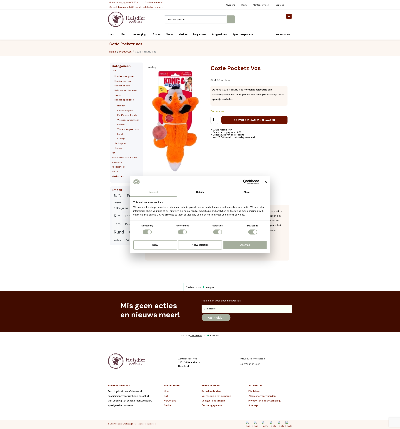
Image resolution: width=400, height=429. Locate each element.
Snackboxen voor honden (125, 157)
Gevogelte (117, 202)
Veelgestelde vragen (213, 400)
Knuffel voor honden (127, 115)
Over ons (230, 5)
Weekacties (118, 176)
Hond (114, 70)
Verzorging (117, 162)
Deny (155, 245)
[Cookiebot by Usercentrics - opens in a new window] (245, 181)
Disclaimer (254, 391)
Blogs (244, 5)
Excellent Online (148, 424)
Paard (129, 224)
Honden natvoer (123, 81)
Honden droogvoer (124, 76)
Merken (168, 405)
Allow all (245, 245)
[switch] (182, 231)
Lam (117, 224)
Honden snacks (122, 85)
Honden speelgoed (124, 99)
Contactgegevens (212, 405)
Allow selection (200, 245)
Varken (117, 240)
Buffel (118, 195)
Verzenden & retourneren (216, 396)
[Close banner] (266, 182)
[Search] (231, 19)
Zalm (128, 240)
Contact (279, 5)
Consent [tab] (153, 192)
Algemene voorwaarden (262, 396)
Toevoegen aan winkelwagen (254, 120)
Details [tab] (200, 192)
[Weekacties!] (273, 34)
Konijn (129, 216)
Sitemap (253, 405)
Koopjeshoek (118, 166)
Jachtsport (120, 143)
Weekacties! (283, 34)
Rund (119, 232)
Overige (121, 138)
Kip (117, 216)
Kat (113, 152)
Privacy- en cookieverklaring (264, 400)
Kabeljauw (121, 208)
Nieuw (115, 171)
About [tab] (246, 192)
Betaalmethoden (211, 391)
